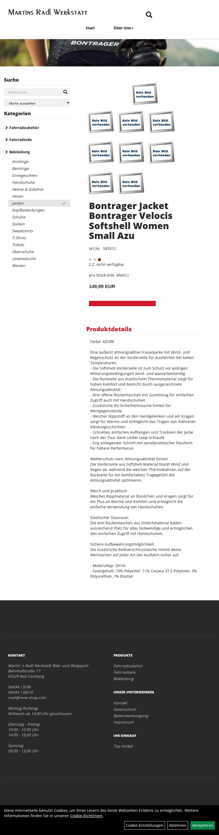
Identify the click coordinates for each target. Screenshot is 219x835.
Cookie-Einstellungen (144, 825)
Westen (18, 265)
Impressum (124, 722)
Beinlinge (20, 168)
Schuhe (18, 216)
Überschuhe (23, 251)
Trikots (18, 244)
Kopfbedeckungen (28, 210)
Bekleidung (19, 151)
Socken (18, 223)
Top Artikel (123, 746)
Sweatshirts (22, 230)
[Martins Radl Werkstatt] (48, 11)
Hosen (17, 196)
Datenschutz (125, 709)
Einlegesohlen (24, 175)
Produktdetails (109, 329)
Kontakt (120, 702)
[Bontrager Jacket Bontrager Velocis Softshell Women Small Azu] (144, 94)
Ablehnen (177, 825)
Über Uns (122, 27)
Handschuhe (23, 182)
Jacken (18, 203)
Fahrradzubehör (24, 127)
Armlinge (20, 161)
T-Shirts (19, 237)
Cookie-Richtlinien (86, 815)
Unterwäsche (24, 258)
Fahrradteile (20, 139)
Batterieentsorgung (131, 715)
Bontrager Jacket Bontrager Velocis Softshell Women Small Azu (131, 220)
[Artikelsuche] (149, 15)
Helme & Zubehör (28, 189)
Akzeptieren (202, 825)
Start (90, 27)
